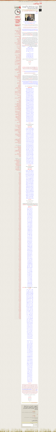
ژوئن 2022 (20, 211)
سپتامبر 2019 (20, 238)
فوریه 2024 (20, 198)
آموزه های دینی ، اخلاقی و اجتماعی (18, 30)
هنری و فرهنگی (19, 136)
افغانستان (20, 37)
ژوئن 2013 (20, 301)
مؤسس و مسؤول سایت (36, 1)
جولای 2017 (20, 260)
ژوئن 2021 (20, 220)
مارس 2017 (20, 263)
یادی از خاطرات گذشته (19, 140)
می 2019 (20, 241)
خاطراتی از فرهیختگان (19, 72)
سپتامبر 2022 (20, 208)
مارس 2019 (20, 243)
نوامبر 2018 (20, 246)
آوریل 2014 (20, 293)
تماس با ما (24, 1)
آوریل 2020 (20, 232)
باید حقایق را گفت (19, 40)
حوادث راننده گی (19, 67)
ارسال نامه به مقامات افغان (18, 31)
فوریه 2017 (20, 264)
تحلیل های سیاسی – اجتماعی (18, 57)
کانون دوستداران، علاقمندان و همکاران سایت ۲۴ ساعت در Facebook (17, 20)
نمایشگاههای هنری (19, 132)
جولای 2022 (20, 210)
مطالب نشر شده (31, 1)
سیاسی (20, 96)
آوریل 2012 (20, 313)
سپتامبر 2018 (20, 248)
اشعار (20, 35)
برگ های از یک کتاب (19, 43)
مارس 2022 (20, 213)
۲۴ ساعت (37, 3)
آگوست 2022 (20, 209)
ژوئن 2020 (20, 230)
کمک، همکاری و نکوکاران (19, 105)
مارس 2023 (20, 203)
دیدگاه (40, 10)
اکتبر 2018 (20, 247)
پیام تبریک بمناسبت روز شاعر (18, 50)
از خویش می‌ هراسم (19, 153)
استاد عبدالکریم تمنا (35, 402)
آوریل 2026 (20, 176)
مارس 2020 (20, 233)
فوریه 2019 (20, 244)
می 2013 (20, 302)
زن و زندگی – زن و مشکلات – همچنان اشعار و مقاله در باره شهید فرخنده (18, 88)
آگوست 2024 (20, 193)
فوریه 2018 (20, 254)
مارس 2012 (20, 314)
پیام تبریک (20, 49)
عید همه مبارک (19, 99)
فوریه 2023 (20, 204)
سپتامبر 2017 (20, 258)
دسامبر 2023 (20, 200)
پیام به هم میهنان (19, 48)
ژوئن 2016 (20, 271)
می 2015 (20, 282)
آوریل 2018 (20, 252)
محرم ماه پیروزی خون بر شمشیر (18, 111)
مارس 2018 (20, 253)
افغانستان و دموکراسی (19, 38)
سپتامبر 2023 (20, 202)
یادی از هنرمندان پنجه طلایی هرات (18, 142)
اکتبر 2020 (20, 227)
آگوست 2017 (20, 259)
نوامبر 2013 (20, 297)
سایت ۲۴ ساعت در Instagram (18, 25)
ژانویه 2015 (20, 285)
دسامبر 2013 (20, 296)
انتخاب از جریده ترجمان (19, 39)
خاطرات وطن (19, 71)
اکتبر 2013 (20, 298)
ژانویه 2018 (20, 255)
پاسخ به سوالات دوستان (19, 47)
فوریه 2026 (20, 178)
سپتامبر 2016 (20, 268)
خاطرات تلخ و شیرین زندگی (18, 68)
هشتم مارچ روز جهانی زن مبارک (18, 134)
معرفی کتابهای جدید (19, 119)
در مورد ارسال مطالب (28, 1)
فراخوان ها (20, 100)
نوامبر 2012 (20, 307)
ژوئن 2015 (20, 281)
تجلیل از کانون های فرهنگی (18, 56)
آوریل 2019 (20, 242)
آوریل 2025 (20, 186)
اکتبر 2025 (20, 181)
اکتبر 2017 (20, 257)
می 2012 (20, 312)
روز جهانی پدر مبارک (19, 82)
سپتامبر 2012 (20, 309)
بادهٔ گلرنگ (20, 152)
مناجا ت (20, 123)
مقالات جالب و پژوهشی (19, 122)
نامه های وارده (19, 128)
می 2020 (20, 231)
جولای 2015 (20, 280)
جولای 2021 (20, 219)
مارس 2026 (20, 177)
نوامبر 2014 (20, 287)
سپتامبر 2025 (20, 182)
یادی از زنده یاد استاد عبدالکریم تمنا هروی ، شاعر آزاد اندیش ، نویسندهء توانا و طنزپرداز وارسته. (30, 7)
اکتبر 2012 (20, 308)
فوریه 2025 (20, 188)
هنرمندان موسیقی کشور (19, 135)
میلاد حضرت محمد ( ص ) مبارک (18, 126)
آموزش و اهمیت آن (19, 28)
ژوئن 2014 (20, 291)
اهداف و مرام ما (40, 1)
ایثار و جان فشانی (19, 149)
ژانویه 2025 (20, 189)
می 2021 (20, 221)
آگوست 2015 (20, 279)
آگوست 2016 (20, 269)
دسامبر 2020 (20, 225)
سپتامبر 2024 (20, 192)
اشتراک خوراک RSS (17, 7)
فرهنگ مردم (20, 102)
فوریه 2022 (20, 214)
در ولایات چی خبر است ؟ (19, 77)
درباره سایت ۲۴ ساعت (19, 78)
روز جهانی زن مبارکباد (19, 83)
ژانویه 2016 (20, 275)
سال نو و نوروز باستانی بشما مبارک (18, 91)
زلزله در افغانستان (19, 86)
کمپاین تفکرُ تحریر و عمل (19, 104)
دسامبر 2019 (20, 235)
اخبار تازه (22, 1)
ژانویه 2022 (20, 215)
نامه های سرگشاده (19, 127)
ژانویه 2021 (20, 224)
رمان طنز (20, 81)
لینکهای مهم (20, 1)
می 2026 (20, 175)
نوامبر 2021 (20, 216)
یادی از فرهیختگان (19, 141)
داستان (20, 73)
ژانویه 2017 (20, 265)
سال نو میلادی (19, 90)
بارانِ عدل (20, 156)
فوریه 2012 (20, 315)
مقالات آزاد (20, 121)
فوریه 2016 (20, 274)
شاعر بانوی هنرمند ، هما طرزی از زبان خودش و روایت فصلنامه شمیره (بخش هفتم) (18, 151)
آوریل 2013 (20, 303)
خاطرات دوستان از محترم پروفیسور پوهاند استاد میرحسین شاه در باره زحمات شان (18, 70)
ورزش (20, 137)
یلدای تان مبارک (19, 143)
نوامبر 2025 (20, 180)
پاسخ (37, 414)
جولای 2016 (20, 270)
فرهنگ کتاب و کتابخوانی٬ (19, 101)
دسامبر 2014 (20, 286)
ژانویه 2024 (20, 199)
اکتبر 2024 (20, 191)
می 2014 (20, 292)
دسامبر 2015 (20, 276)
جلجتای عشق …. (19, 148)
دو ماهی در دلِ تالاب (19, 146)
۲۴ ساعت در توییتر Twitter (17, 17)
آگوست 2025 (20, 183)
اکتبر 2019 (20, 237)
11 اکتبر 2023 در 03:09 (33, 411)
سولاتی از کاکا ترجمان (19, 95)
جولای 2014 (20, 290)
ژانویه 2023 (20, 205)
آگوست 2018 (20, 249)
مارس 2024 (20, 197)
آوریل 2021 (20, 222)
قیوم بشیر (32, 402)
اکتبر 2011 (20, 318)
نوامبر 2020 (20, 226)
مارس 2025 (20, 187)
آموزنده (20, 29)
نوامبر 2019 (20, 236)
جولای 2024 (20, 194)
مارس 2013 (20, 304)
